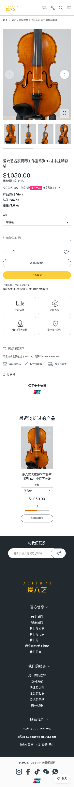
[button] (64, 74)
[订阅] (58, 553)
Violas (14, 200)
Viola (19, 194)
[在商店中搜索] (61, 7)
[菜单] (69, 7)
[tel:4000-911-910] (53, 8)
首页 (5, 20)
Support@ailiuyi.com (41, 737)
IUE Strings (37, 762)
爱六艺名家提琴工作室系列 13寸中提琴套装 (37, 477)
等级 (5, 215)
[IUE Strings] (11, 7)
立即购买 (37, 275)
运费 (20, 180)
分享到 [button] (11, 374)
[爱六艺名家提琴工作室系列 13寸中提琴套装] (37, 447)
